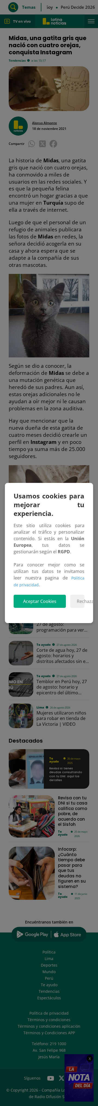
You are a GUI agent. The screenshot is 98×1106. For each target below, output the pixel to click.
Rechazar (80, 601)
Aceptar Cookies (39, 601)
